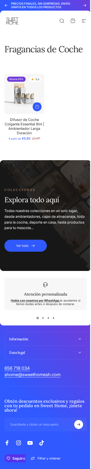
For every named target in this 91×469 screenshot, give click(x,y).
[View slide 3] (48, 318)
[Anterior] (6, 5)
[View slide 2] (43, 318)
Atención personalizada (45, 294)
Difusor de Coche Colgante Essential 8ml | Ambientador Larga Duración (24, 126)
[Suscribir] (75, 422)
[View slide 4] (53, 318)
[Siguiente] (85, 5)
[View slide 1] (37, 318)
